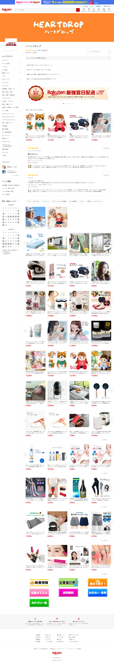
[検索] (78, 10)
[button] (108, 6)
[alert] (68, 58)
